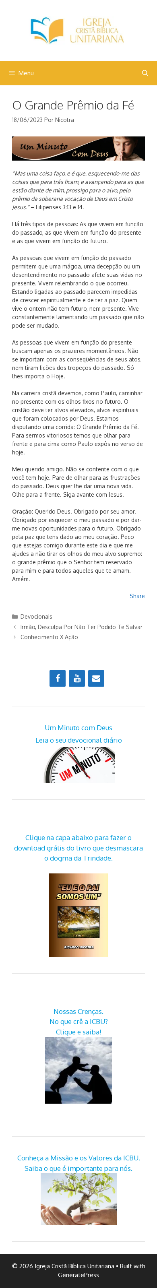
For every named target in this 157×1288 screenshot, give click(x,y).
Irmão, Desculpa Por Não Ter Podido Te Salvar (82, 626)
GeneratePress (78, 1275)
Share (137, 595)
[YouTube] (77, 678)
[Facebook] (58, 678)
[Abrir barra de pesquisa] (145, 73)
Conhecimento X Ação (49, 637)
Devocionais (36, 616)
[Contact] (96, 678)
